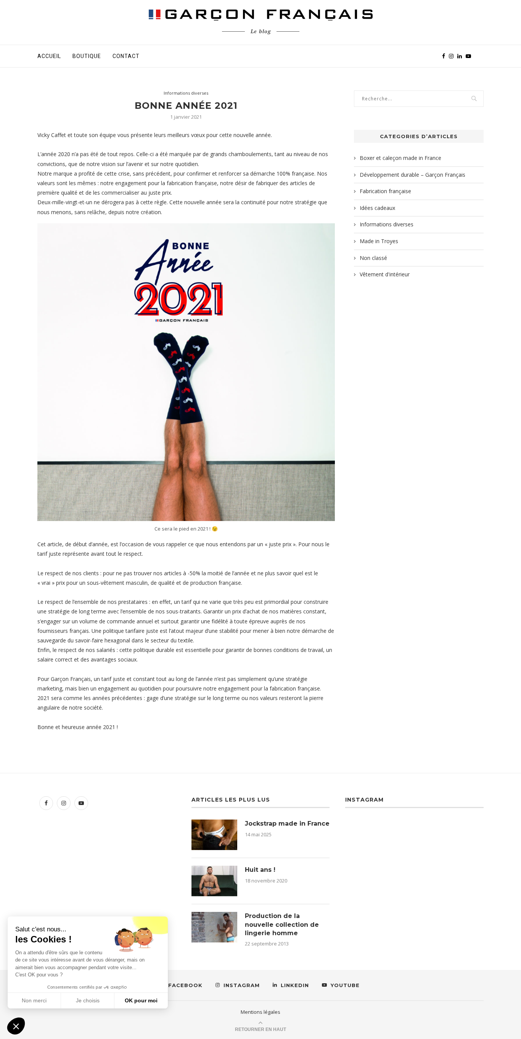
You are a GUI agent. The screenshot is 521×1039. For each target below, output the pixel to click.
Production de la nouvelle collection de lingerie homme (282, 924)
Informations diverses (186, 92)
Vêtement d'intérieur (385, 274)
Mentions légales (260, 1011)
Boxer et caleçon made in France (400, 157)
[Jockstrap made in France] (214, 835)
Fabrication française (385, 191)
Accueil (49, 56)
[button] (16, 1026)
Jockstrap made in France (287, 823)
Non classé (373, 257)
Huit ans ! (260, 869)
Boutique (86, 56)
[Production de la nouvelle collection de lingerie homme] (214, 927)
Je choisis (88, 1000)
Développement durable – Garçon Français (412, 174)
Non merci (34, 1000)
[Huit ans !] (214, 881)
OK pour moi (141, 1000)
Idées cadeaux (377, 207)
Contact (126, 56)
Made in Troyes (379, 241)
